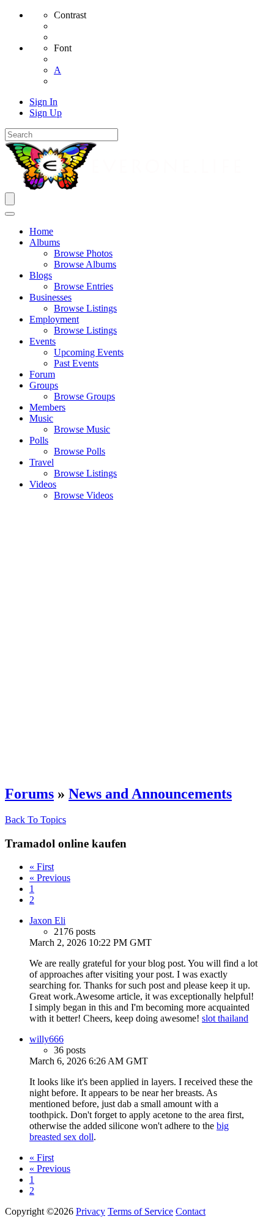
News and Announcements (150, 794)
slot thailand (225, 1018)
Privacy (90, 1211)
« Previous (49, 878)
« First (41, 867)
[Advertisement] (131, 642)
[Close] (10, 214)
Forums (29, 794)
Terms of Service (140, 1211)
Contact (191, 1211)
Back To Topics (35, 819)
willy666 (46, 1039)
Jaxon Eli (47, 920)
